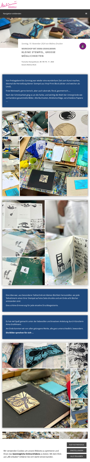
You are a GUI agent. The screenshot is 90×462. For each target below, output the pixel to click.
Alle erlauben (76, 456)
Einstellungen (76, 450)
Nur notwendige (76, 445)
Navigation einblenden (12, 13)
